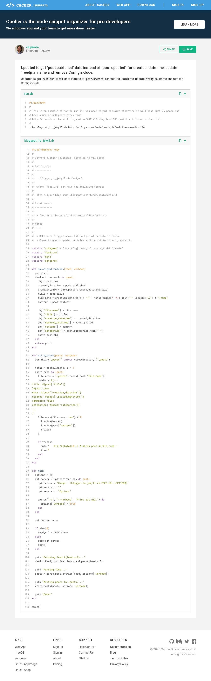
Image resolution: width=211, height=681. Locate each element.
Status (83, 658)
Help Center (86, 647)
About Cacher (97, 5)
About (57, 658)
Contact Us (86, 652)
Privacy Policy (119, 664)
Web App (123, 5)
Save (187, 49)
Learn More (189, 24)
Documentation (120, 647)
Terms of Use (119, 658)
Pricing (57, 664)
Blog (113, 652)
